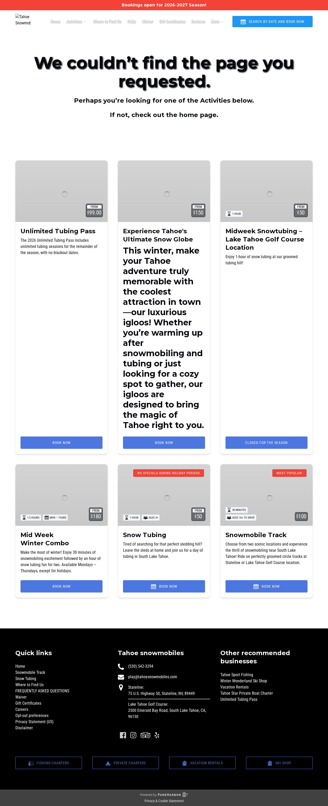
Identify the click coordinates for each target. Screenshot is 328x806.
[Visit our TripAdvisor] (145, 735)
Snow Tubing (144, 535)
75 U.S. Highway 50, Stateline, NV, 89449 (161, 693)
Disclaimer (24, 727)
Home (55, 21)
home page (198, 115)
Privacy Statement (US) (34, 721)
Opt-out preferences (31, 715)
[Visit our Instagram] (133, 735)
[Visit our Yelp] (157, 735)
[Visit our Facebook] (123, 735)
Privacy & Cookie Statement (164, 801)
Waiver (147, 21)
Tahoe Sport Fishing (236, 674)
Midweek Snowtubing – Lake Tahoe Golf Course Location (264, 239)
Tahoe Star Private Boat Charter (246, 693)
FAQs (131, 21)
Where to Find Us (107, 21)
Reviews (198, 21)
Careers (21, 709)
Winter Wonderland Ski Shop (243, 680)
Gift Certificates (172, 21)
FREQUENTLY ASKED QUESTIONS (42, 690)
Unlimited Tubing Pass (57, 231)
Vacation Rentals (234, 687)
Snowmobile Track (255, 535)
